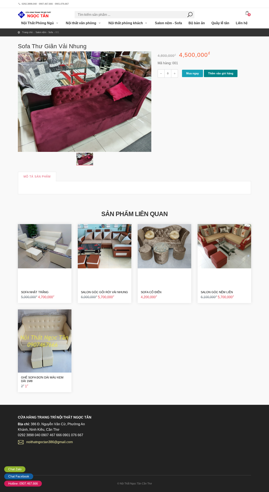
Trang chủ (27, 32)
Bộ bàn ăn (197, 23)
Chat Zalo (14, 469)
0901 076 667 (73, 435)
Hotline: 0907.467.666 (23, 483)
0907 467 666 (51, 435)
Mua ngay (192, 73)
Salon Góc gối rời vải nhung (104, 292)
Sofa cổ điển (151, 292)
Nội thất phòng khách (126, 23)
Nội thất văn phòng (81, 23)
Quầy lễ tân (220, 23)
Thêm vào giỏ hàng (220, 73)
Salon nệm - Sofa (168, 23)
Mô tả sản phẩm (37, 176)
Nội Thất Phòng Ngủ (38, 23)
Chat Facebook (18, 476)
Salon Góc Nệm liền (217, 292)
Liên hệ (242, 23)
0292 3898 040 (29, 435)
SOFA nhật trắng (35, 292)
